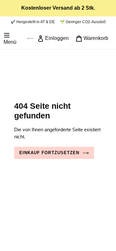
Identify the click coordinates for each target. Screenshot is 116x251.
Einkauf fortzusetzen (49, 152)
